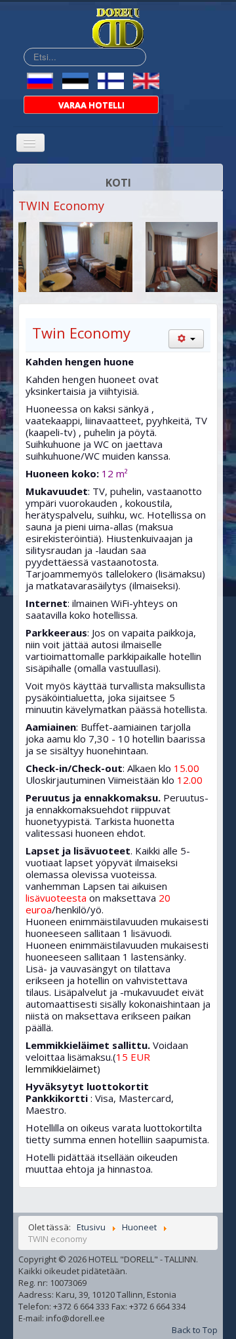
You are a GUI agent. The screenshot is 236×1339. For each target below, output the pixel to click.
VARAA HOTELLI (91, 105)
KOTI (118, 182)
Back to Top (195, 1330)
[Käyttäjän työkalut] (186, 338)
